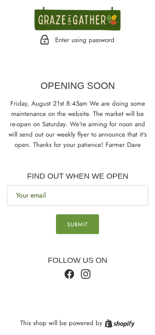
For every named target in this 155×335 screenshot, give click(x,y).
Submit (77, 224)
